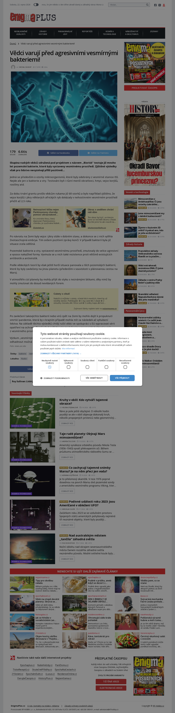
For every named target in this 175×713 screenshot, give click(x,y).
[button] (87, 353)
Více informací (68, 348)
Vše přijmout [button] (122, 378)
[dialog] (87, 356)
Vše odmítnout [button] (94, 378)
